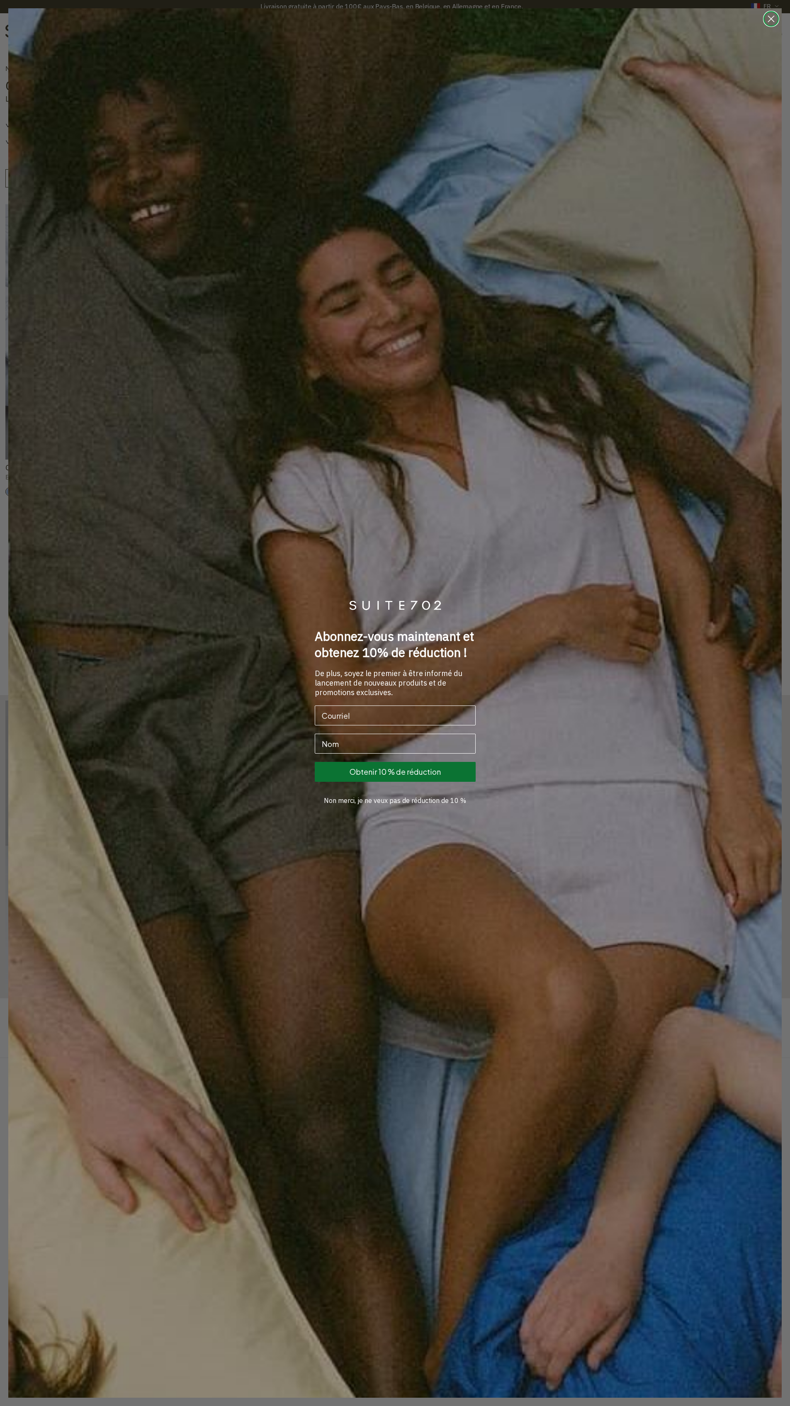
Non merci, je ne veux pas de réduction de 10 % (395, 800)
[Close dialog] (771, 19)
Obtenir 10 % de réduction (395, 771)
